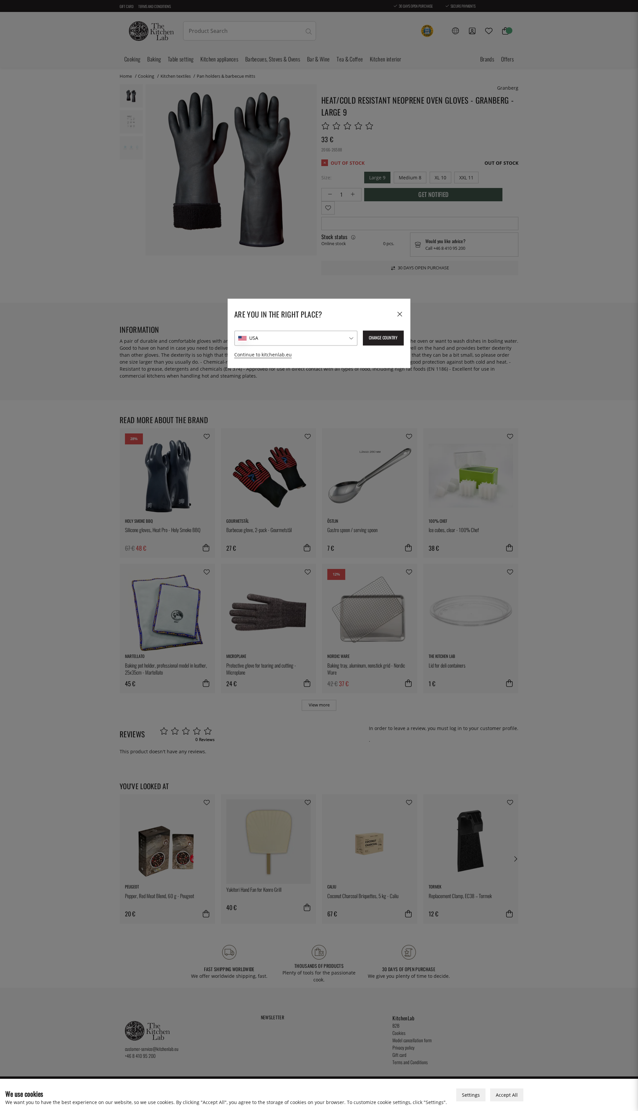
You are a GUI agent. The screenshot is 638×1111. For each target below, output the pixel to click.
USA (253, 338)
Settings (471, 1095)
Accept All (507, 1095)
